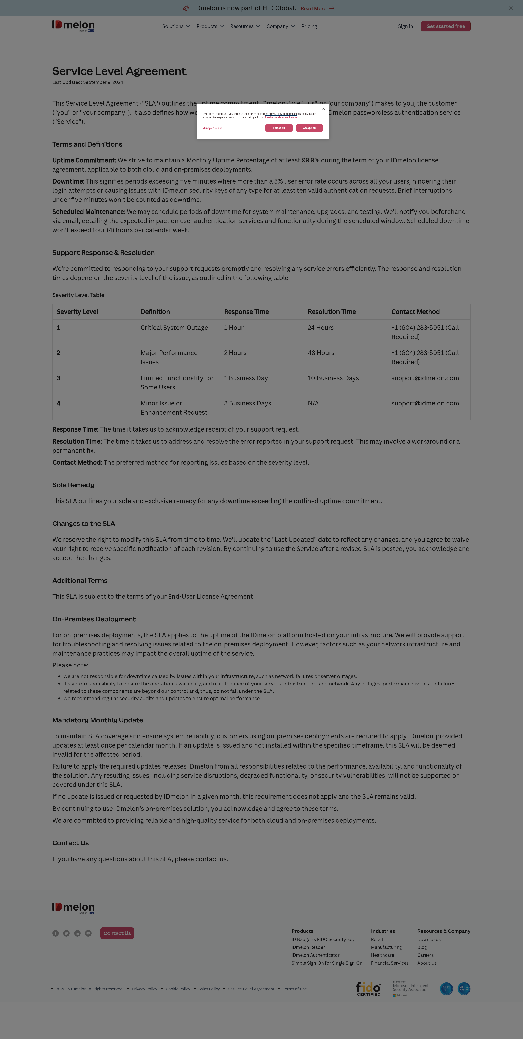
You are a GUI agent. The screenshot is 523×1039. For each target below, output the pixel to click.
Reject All (279, 127)
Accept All (309, 127)
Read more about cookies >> (281, 117)
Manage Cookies (212, 128)
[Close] (323, 108)
